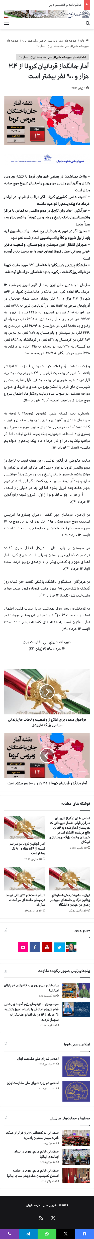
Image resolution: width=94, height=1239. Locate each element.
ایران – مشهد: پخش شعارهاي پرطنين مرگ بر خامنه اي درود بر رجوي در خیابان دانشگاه (70, 900)
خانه (83, 41)
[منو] (6, 23)
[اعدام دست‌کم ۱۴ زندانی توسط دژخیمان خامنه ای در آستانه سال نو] (24, 878)
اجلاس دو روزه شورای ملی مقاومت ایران (33, 1083)
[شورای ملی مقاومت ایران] (47, 14)
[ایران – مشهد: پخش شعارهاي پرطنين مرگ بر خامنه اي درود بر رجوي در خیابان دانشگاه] (69, 878)
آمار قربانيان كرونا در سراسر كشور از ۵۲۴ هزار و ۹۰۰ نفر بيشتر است (27, 849)
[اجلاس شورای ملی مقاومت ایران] (76, 1066)
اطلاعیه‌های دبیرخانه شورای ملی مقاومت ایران (49, 41)
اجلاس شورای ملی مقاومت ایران (38, 1059)
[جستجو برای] (87, 23)
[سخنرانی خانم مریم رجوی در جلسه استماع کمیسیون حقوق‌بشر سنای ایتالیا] (76, 1175)
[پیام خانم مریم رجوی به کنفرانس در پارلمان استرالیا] (76, 990)
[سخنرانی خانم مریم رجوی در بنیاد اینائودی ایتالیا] (76, 1157)
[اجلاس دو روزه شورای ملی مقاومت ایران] (76, 1091)
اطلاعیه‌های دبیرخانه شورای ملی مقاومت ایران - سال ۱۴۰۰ (52, 57)
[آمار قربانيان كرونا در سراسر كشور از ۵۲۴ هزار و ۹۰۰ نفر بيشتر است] (24, 827)
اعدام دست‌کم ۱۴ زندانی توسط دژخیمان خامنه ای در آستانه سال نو (25, 900)
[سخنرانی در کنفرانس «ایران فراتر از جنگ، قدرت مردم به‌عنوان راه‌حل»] (76, 1138)
